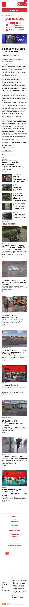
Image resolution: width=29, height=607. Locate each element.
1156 (4, 502)
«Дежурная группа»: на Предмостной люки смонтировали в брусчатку (13, 317)
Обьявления (14, 536)
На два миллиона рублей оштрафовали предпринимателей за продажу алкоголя (14, 492)
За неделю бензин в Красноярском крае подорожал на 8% (14, 386)
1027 (4, 395)
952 (4, 360)
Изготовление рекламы (14, 545)
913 (4, 432)
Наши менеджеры (14, 521)
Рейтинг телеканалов (14, 530)
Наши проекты (9, 224)
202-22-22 (16, 23)
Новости (4, 159)
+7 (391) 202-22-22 (16, 25)
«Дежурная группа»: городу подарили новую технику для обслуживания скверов (14, 247)
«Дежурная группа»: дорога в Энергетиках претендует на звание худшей (14, 352)
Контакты (14, 528)
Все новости (5, 221)
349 (4, 325)
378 (5, 171)
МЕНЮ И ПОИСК (14, 10)
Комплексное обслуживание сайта (18, 604)
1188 (4, 465)
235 (4, 291)
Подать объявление (16, 29)
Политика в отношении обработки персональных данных (18, 597)
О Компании (14, 525)
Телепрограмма (14, 534)
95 (4, 256)
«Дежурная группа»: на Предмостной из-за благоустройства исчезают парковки (12, 422)
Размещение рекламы (14, 543)
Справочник (14, 539)
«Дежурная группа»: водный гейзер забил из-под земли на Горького (14, 282)
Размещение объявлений (14, 547)
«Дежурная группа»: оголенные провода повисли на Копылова (14, 457)
